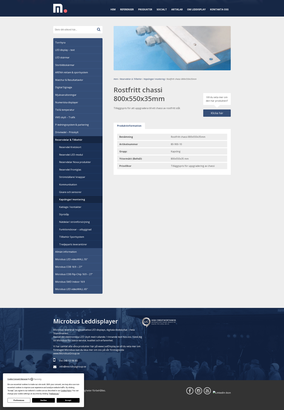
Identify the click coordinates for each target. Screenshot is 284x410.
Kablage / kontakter (70, 207)
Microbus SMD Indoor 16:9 (70, 281)
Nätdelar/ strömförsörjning (74, 222)
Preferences (18, 400)
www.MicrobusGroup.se (66, 353)
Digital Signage (63, 87)
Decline (43, 400)
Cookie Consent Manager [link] (17, 379)
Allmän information (66, 251)
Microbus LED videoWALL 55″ (71, 259)
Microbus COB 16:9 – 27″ (68, 266)
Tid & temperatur (64, 109)
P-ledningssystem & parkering (72, 124)
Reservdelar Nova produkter (75, 162)
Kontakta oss (219, 9)
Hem (113, 9)
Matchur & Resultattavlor (69, 80)
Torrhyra (60, 42)
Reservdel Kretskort (70, 147)
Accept (68, 400)
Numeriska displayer (66, 102)
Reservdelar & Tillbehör (131, 79)
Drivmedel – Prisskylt (66, 132)
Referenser (127, 9)
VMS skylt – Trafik (65, 117)
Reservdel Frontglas (70, 169)
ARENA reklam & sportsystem (71, 72)
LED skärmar (62, 57)
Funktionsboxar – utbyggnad (75, 229)
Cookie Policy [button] (66, 391)
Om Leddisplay (196, 9)
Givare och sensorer (70, 192)
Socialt (162, 9)
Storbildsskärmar (64, 65)
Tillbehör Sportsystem (71, 236)
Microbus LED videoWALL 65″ (71, 289)
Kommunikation (68, 184)
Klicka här (217, 113)
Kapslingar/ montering (154, 79)
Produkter (145, 9)
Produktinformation (129, 125)
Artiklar (177, 9)
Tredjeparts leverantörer (73, 244)
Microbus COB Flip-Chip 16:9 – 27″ (74, 274)
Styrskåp (64, 214)
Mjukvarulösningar (65, 94)
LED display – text (65, 50)
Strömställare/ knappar (72, 177)
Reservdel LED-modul (71, 154)
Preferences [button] (54, 394)
